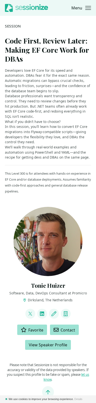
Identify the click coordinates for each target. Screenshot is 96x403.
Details (78, 399)
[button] (81, 8)
